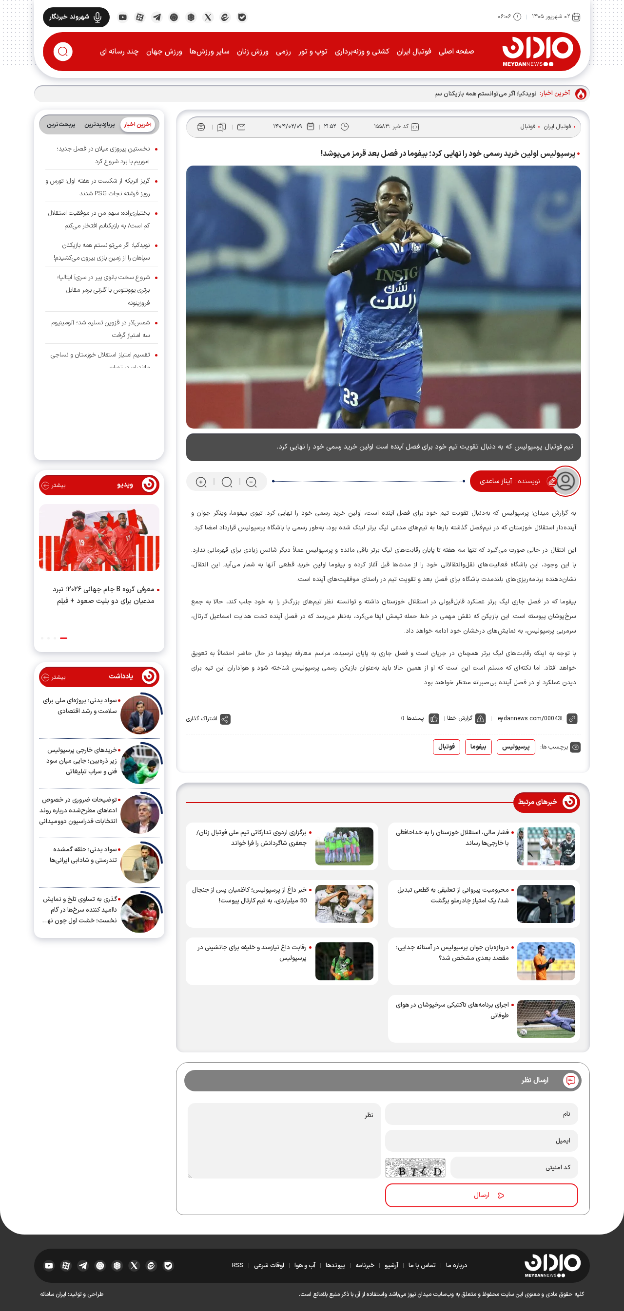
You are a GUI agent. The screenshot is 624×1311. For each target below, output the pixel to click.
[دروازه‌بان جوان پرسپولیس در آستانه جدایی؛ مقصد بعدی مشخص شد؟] (546, 961)
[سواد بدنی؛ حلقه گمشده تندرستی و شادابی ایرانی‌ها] (139, 863)
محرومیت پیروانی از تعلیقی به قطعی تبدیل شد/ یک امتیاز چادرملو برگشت (453, 895)
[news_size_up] (201, 481)
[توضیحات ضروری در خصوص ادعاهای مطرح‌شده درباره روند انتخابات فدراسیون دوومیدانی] (139, 814)
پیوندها (335, 1266)
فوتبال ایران (414, 51)
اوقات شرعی (269, 1266)
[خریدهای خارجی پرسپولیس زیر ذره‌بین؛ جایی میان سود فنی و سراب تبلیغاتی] (139, 764)
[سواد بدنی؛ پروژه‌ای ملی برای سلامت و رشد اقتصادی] (139, 714)
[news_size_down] (251, 481)
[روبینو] (174, 16)
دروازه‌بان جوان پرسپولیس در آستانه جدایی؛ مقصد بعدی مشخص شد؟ (452, 953)
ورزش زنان (253, 51)
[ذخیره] (221, 127)
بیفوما (478, 747)
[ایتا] (225, 16)
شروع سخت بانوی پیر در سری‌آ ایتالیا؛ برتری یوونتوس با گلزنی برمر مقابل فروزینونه (103, 290)
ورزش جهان (164, 51)
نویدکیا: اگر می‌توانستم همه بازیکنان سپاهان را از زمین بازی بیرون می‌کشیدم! (438, 94)
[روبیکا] (191, 16)
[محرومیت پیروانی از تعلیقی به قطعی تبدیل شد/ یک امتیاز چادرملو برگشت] (546, 904)
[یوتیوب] (123, 16)
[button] (63, 638)
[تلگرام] (157, 16)
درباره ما (457, 1266)
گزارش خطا (459, 718)
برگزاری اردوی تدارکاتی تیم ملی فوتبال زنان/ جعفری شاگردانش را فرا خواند (251, 838)
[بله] (242, 16)
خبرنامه (364, 1266)
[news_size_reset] (226, 481)
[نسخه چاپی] (201, 127)
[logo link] (537, 51)
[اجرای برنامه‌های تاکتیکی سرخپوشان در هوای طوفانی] (546, 1019)
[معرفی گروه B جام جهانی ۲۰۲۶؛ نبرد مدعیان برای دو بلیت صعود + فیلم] (99, 539)
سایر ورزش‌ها (210, 51)
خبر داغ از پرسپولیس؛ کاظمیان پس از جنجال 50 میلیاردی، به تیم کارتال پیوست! (249, 895)
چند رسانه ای (119, 51)
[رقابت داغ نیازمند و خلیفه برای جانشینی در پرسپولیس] (344, 961)
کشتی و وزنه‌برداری (362, 51)
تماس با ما (422, 1266)
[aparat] (140, 16)
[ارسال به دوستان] (241, 127)
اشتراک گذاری (201, 718)
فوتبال (528, 126)
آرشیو (391, 1266)
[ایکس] (208, 16)
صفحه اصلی (456, 51)
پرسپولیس (516, 747)
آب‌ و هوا (304, 1266)
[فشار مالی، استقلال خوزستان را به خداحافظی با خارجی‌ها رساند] (546, 846)
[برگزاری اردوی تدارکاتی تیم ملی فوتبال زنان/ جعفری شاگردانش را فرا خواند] (344, 846)
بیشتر (57, 485)
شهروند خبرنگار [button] (69, 17)
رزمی (283, 51)
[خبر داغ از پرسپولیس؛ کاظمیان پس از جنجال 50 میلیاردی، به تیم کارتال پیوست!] (344, 904)
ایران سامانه (53, 1294)
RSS (238, 1266)
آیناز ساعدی (496, 481)
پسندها (415, 718)
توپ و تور (313, 51)
